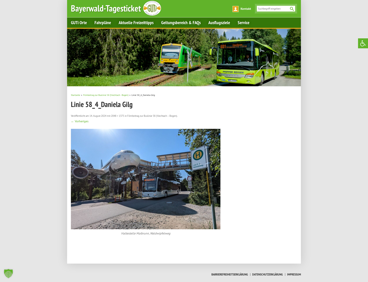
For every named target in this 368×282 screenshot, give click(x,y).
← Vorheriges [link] (80, 121)
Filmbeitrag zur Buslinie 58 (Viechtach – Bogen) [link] (152, 115)
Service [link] (243, 22)
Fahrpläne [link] (102, 22)
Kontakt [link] (246, 9)
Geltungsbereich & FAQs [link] (181, 22)
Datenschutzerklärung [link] (267, 274)
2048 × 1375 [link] (117, 115)
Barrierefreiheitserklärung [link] (229, 274)
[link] (363, 43)
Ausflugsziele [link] (219, 22)
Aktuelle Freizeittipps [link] (136, 22)
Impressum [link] (294, 274)
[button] (8, 273)
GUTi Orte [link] (79, 22)
